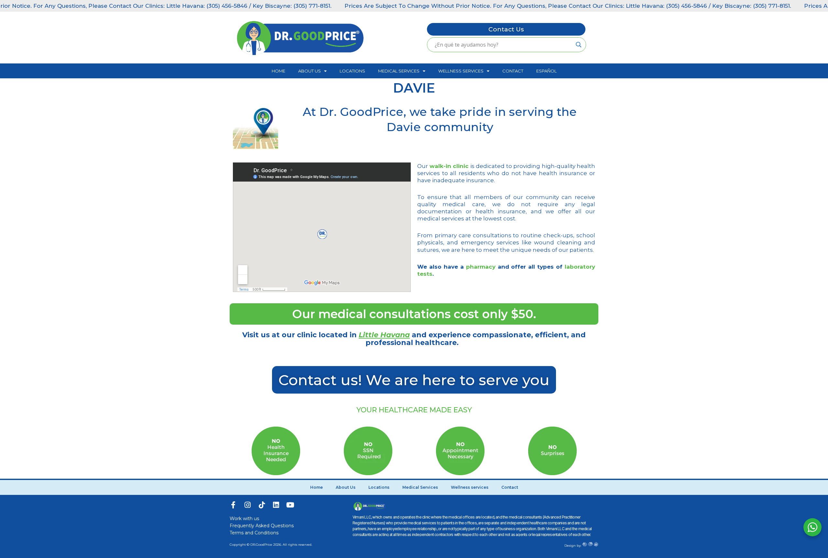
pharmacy (481, 266)
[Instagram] (247, 504)
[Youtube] (290, 504)
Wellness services (461, 70)
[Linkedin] (275, 504)
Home (278, 70)
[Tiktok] (261, 504)
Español (546, 70)
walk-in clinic (449, 166)
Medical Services (398, 70)
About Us (309, 70)
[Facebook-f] (233, 504)
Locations (352, 70)
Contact (512, 70)
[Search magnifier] (578, 44)
